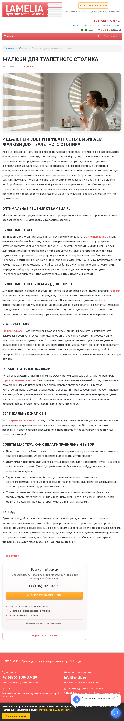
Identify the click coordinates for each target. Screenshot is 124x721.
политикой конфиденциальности (54, 710)
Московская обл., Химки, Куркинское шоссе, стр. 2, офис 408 (31, 695)
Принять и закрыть (16, 716)
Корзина (113, 36)
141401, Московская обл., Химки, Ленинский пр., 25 (92, 693)
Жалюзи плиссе (12, 330)
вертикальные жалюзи (24, 420)
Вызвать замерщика (94, 5)
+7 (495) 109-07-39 (108, 21)
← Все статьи (10, 555)
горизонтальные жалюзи (19, 380)
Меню (11, 36)
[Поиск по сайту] (98, 36)
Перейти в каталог (42, 635)
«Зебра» (114, 290)
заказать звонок (110, 25)
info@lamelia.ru (84, 25)
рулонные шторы (97, 236)
